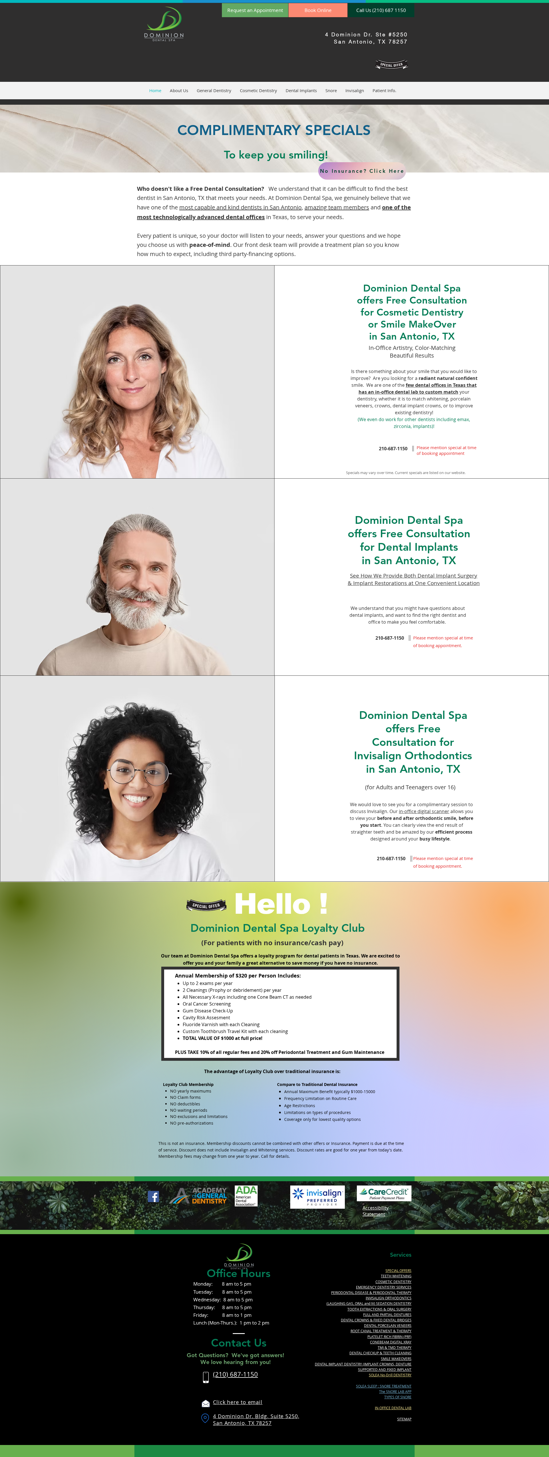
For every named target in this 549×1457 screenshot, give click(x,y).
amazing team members (337, 207)
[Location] (205, 1418)
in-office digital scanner (424, 811)
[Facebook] (153, 1196)
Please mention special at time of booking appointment (446, 450)
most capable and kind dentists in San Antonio (240, 207)
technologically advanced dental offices (209, 217)
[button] (179, 90)
